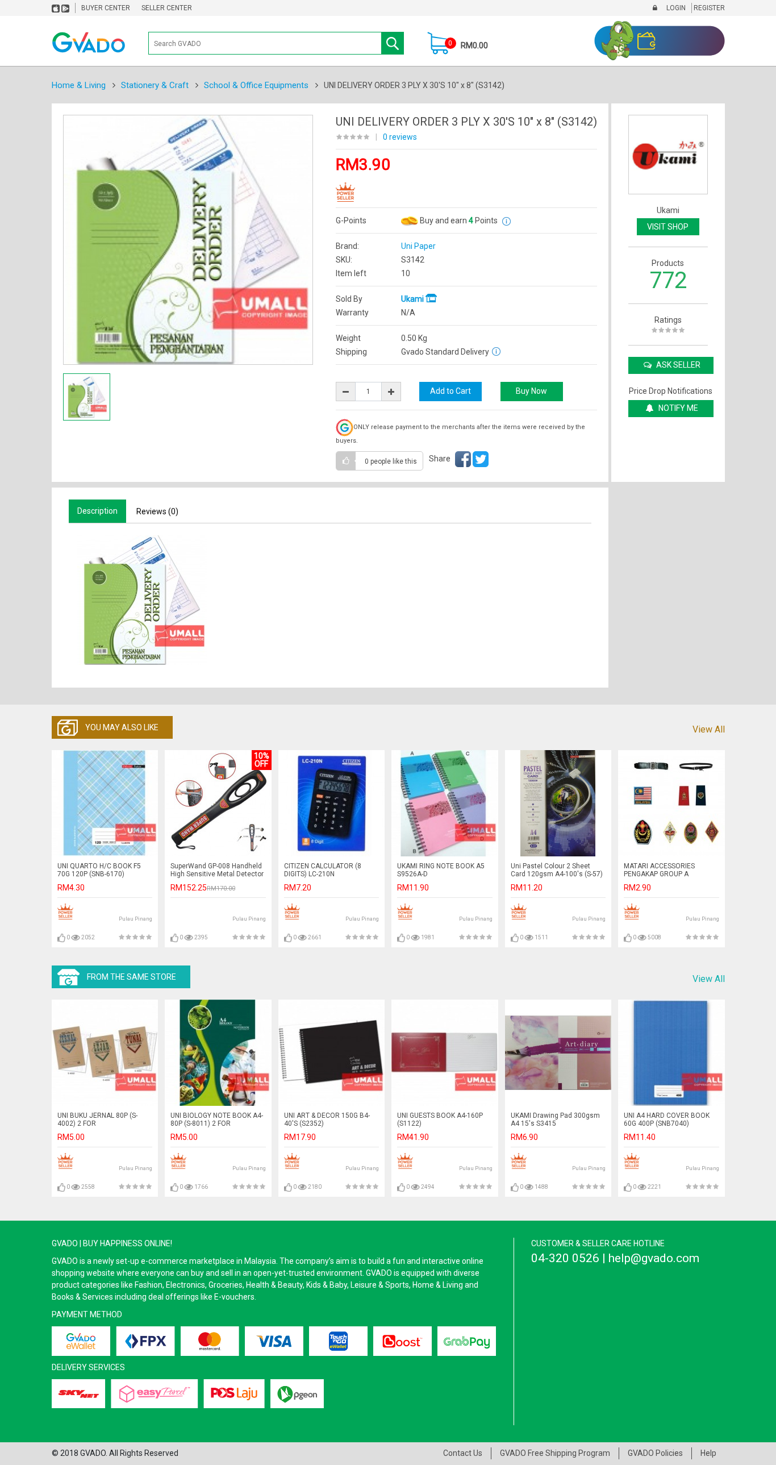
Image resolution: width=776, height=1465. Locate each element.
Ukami (413, 298)
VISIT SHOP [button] (668, 226)
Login (675, 8)
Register (708, 8)
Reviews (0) (157, 511)
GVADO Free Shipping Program (555, 1453)
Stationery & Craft (155, 85)
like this (391, 461)
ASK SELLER (677, 364)
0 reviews (400, 136)
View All (708, 729)
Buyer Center (105, 8)
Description (97, 510)
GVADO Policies (655, 1453)
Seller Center (166, 8)
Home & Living (79, 85)
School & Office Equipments (256, 85)
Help (708, 1453)
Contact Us (462, 1453)
